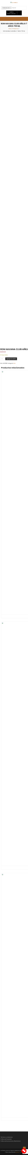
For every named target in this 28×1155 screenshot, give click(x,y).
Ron (15, 363)
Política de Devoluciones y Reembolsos (11, 1141)
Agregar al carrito (11, 359)
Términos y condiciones (7, 1137)
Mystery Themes (19, 1152)
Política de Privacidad (6, 1139)
